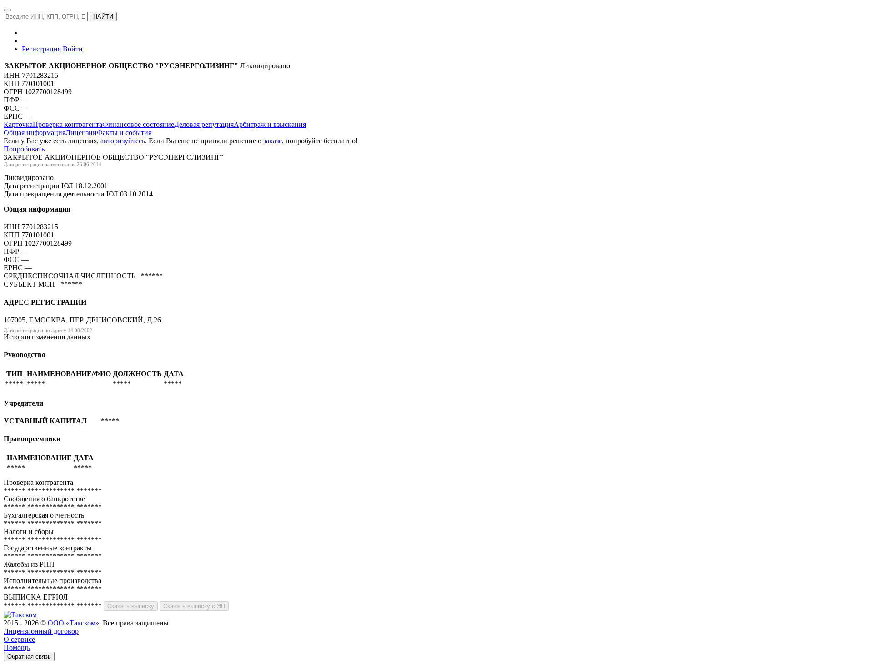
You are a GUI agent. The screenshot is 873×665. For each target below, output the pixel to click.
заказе (272, 141)
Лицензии (81, 132)
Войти (73, 49)
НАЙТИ (103, 16)
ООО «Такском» (73, 623)
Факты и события (124, 132)
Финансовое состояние (138, 124)
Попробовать (24, 149)
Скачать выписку (130, 606)
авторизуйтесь (122, 141)
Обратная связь (29, 656)
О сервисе (19, 639)
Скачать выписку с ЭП (194, 606)
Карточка (18, 124)
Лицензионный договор (41, 631)
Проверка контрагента (67, 124)
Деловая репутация (204, 124)
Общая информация (34, 132)
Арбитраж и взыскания (270, 124)
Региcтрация (41, 49)
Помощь (17, 647)
